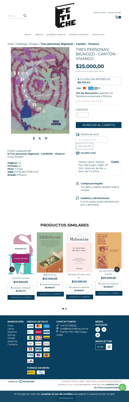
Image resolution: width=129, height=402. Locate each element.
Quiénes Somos (56, 34)
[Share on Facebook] (34, 138)
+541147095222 (68, 325)
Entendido (66, 398)
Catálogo (21, 43)
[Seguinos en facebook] (104, 329)
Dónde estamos (78, 34)
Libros (39, 34)
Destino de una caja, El (79, 276)
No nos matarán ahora (108, 272)
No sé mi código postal (86, 152)
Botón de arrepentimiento (107, 388)
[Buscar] (25, 16)
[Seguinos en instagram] (97, 329)
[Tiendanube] (21, 383)
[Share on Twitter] (39, 138)
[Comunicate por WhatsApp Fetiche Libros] (122, 387)
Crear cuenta (99, 13)
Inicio (27, 34)
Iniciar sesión (114, 13)
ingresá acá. (113, 385)
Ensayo (33, 43)
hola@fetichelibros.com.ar (74, 328)
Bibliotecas (49, 275)
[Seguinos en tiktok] (97, 335)
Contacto (98, 34)
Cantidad (82, 109)
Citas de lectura (20, 278)
